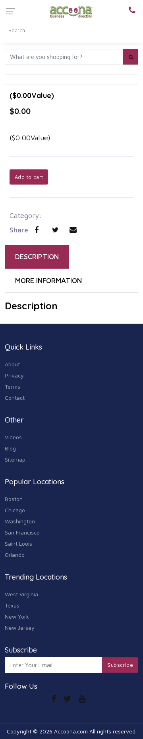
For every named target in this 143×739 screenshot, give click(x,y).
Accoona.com (71, 731)
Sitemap (15, 459)
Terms (12, 386)
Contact (15, 397)
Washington (20, 521)
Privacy (14, 375)
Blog (10, 448)
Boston (14, 498)
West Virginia (21, 594)
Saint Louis (18, 543)
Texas (12, 605)
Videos (13, 437)
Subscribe (120, 665)
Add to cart (29, 177)
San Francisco (22, 532)
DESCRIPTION (37, 256)
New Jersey (20, 627)
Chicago (15, 510)
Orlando (15, 554)
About (12, 364)
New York (17, 616)
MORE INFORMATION (48, 280)
